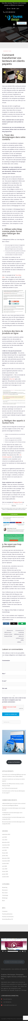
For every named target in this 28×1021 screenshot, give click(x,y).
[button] (14, 505)
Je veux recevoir (14, 514)
